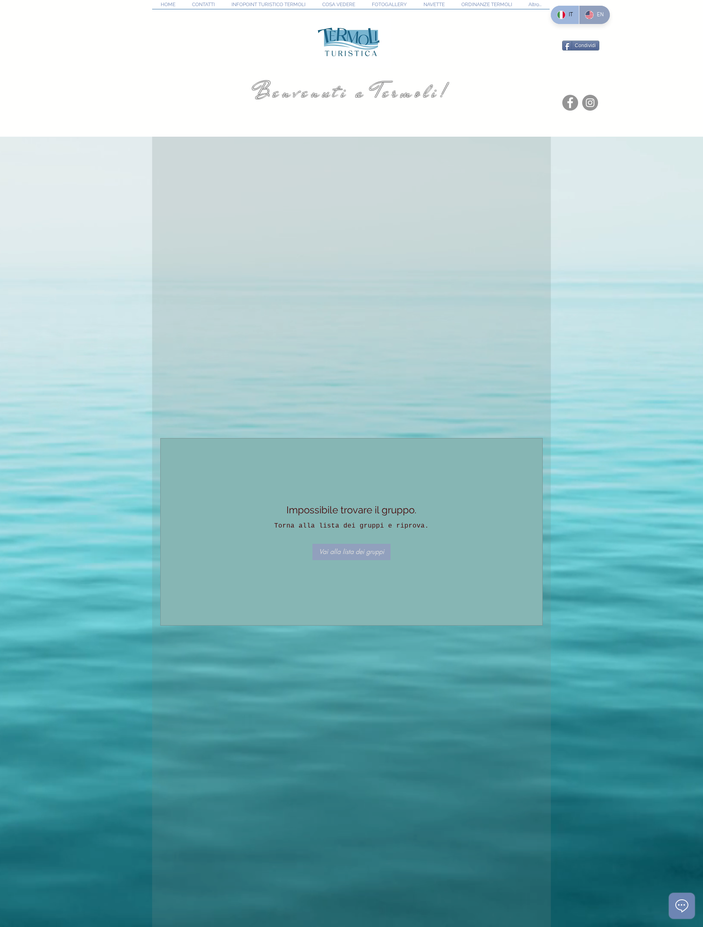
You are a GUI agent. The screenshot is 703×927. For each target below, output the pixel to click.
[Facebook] (570, 103)
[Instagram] (590, 103)
